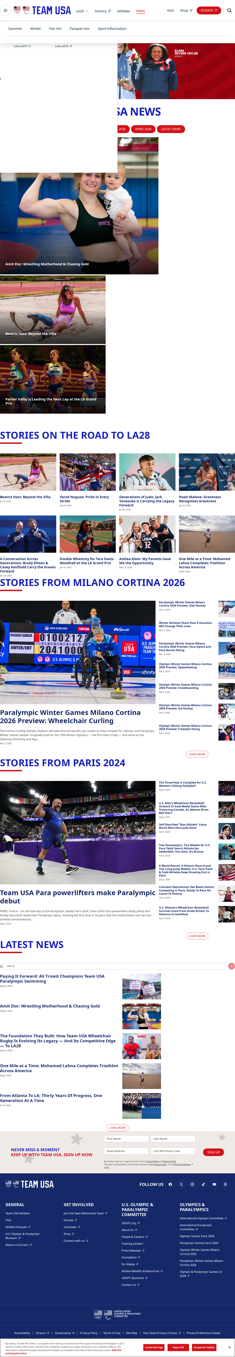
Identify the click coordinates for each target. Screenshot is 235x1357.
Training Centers (132, 1244)
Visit (170, 10)
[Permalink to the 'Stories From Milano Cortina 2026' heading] (188, 582)
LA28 (80, 11)
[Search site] (231, 966)
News (140, 10)
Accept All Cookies (204, 1347)
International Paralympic (202, 1227)
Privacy (162, 1164)
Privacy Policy (152, 1161)
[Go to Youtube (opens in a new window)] (214, 1184)
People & (135, 1237)
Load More (197, 754)
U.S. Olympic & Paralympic (26, 1236)
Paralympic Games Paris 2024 (199, 1243)
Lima (23, 46)
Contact (131, 1285)
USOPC (135, 1278)
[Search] (229, 10)
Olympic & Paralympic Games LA (201, 1274)
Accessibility (22, 1333)
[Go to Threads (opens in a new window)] (225, 1184)
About (129, 1230)
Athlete (18, 1227)
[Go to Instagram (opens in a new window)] (192, 1184)
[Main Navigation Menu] (5, 10)
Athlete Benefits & (142, 1271)
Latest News (171, 129)
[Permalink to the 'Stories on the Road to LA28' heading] (153, 434)
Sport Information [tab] (112, 28)
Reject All (178, 1347)
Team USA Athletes (18, 1213)
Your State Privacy (162, 1333)
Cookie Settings (154, 1347)
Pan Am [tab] (55, 28)
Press (133, 1250)
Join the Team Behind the (85, 1213)
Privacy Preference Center (204, 1333)
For (130, 1264)
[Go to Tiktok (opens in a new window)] (203, 1184)
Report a (19, 1245)
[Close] (229, 1347)
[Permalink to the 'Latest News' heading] (67, 944)
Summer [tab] (15, 28)
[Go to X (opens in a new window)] (181, 1184)
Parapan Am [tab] (79, 28)
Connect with (76, 1241)
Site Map (131, 1333)
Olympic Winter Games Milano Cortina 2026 (199, 1252)
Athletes (123, 11)
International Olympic (203, 1218)
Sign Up (213, 1152)
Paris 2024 (143, 129)
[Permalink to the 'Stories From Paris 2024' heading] (128, 762)
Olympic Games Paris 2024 (197, 1236)
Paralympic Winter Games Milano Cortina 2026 (201, 1263)
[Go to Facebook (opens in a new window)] (170, 1184)
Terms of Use (169, 1161)
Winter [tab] (35, 28)
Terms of (183, 1164)
